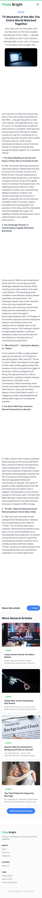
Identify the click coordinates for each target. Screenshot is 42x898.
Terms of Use (7, 879)
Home (4, 849)
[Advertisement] (21, 89)
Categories (6, 856)
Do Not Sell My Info (9, 882)
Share (33, 608)
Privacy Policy (7, 876)
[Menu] (37, 4)
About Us (5, 866)
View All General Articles (21, 811)
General (21, 12)
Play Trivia (6, 852)
